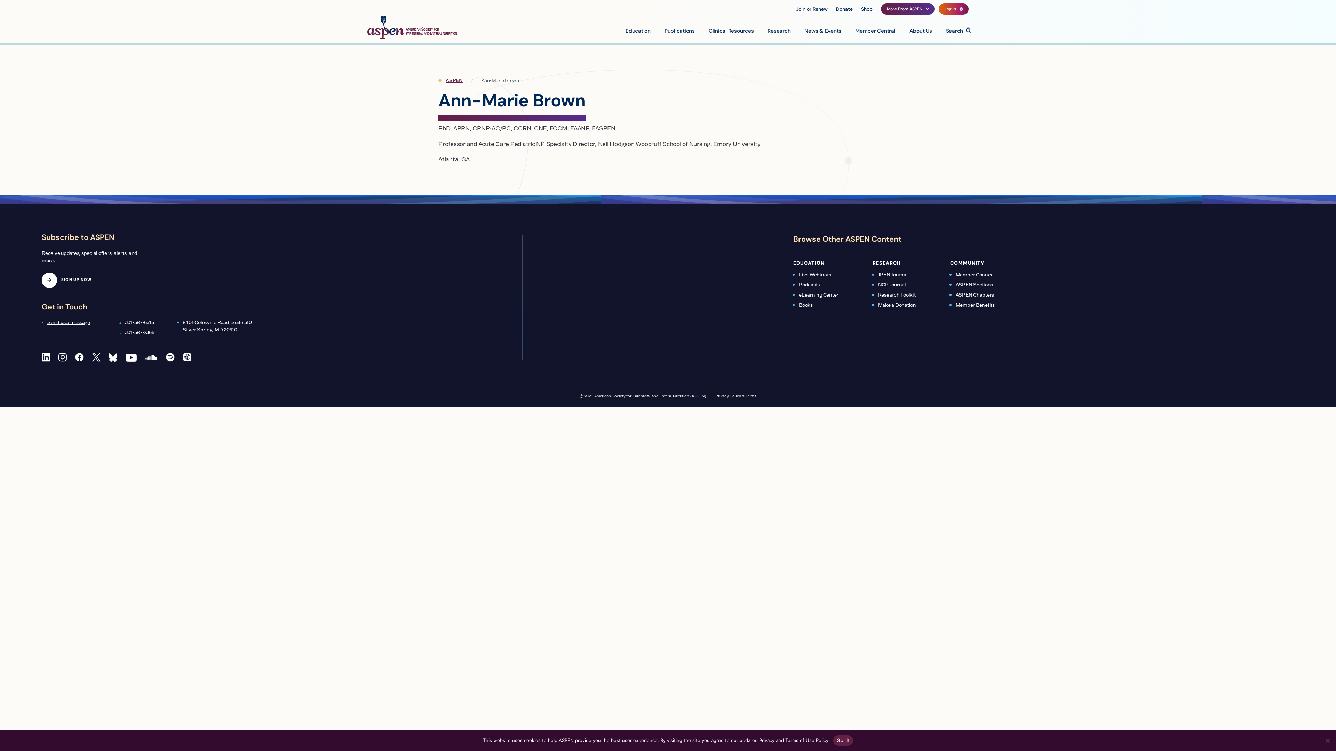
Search (954, 31)
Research (779, 31)
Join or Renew (812, 9)
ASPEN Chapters (975, 295)
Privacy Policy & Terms (735, 396)
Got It (843, 740)
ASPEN (454, 80)
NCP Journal (892, 285)
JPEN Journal (893, 275)
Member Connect (975, 275)
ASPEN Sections (974, 285)
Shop (867, 9)
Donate (844, 9)
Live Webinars (815, 275)
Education (638, 31)
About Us (920, 31)
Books (806, 305)
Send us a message (68, 322)
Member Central (875, 31)
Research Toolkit (897, 295)
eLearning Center (818, 295)
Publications (680, 31)
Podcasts (809, 285)
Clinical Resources (731, 31)
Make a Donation (897, 305)
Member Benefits (975, 305)
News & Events (822, 31)
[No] (1327, 740)
